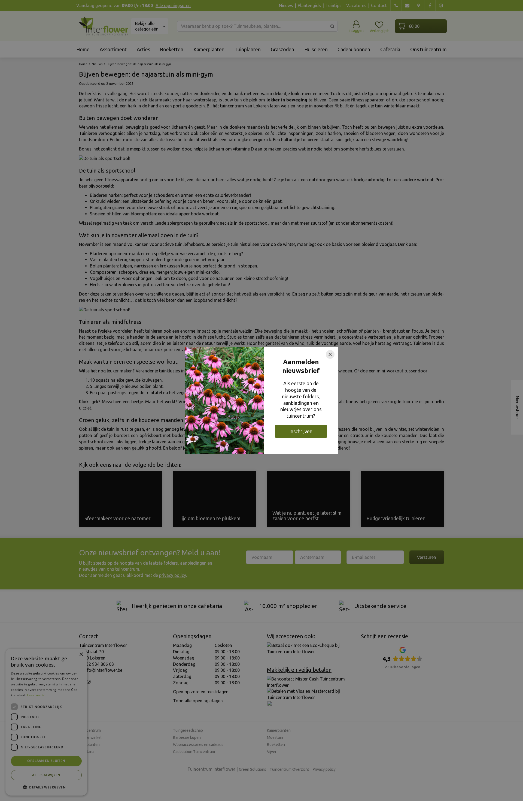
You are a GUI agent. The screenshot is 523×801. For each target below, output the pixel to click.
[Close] (330, 354)
